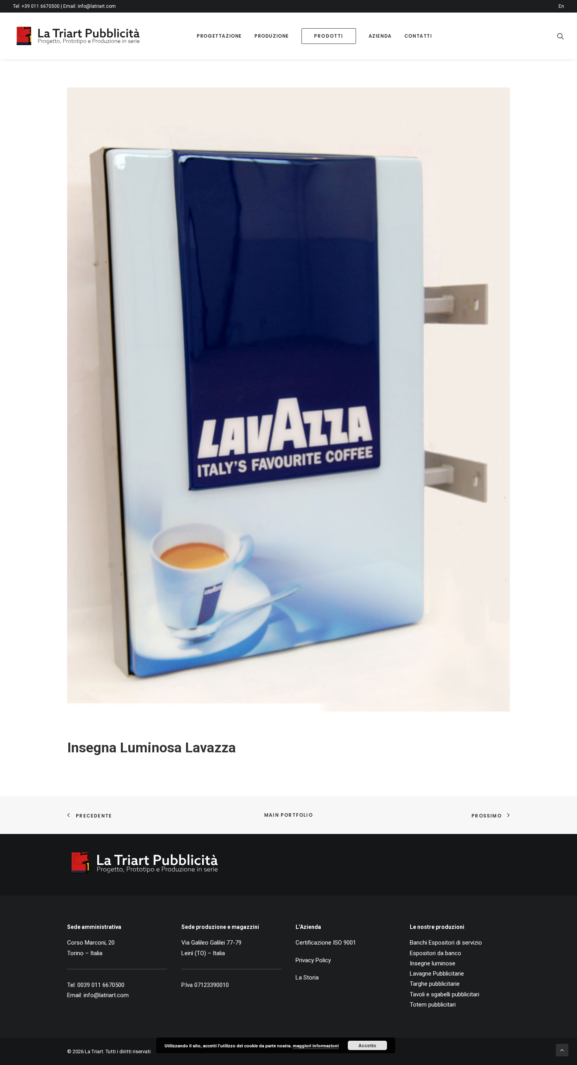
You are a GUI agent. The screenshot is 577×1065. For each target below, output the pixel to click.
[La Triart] (78, 36)
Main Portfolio (288, 815)
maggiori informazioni (316, 1046)
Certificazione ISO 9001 (326, 942)
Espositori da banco (435, 953)
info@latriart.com (97, 6)
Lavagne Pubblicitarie (437, 973)
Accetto (367, 1045)
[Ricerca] (560, 36)
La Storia (307, 977)
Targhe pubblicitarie (435, 983)
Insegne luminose (432, 963)
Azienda (380, 36)
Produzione (271, 36)
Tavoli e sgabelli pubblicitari (444, 994)
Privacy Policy (313, 960)
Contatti (418, 36)
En (561, 6)
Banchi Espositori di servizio (446, 942)
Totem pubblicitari (433, 1004)
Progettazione (219, 36)
